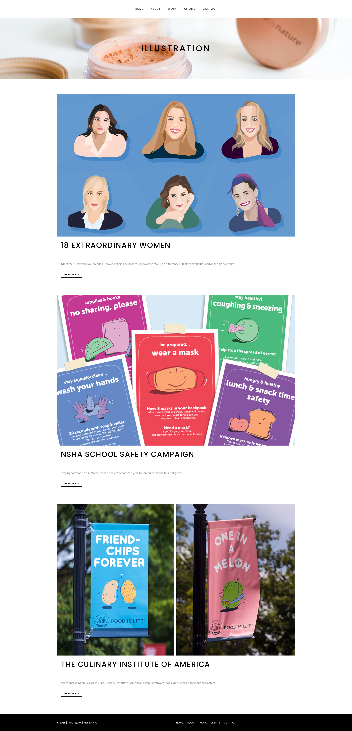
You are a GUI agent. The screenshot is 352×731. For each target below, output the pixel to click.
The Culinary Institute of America (135, 664)
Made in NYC (90, 722)
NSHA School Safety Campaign (127, 454)
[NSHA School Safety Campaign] (176, 370)
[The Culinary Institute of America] (176, 580)
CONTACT (230, 722)
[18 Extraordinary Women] (176, 165)
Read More (71, 274)
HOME (179, 722)
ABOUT (191, 722)
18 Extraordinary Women (115, 245)
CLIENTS (215, 722)
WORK (203, 722)
